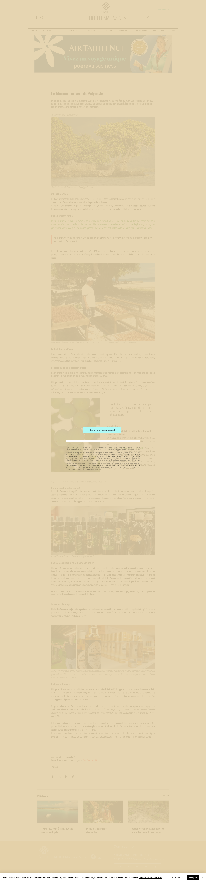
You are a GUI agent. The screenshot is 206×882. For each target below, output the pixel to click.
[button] (135, 403)
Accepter (193, 877)
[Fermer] (202, 877)
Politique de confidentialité (150, 877)
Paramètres (177, 877)
